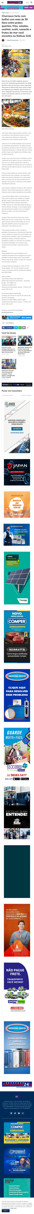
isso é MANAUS (14, 13)
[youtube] (18, 1113)
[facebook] (11, 1113)
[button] (2, 2)
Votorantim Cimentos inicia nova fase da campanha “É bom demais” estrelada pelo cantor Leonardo (8, 374)
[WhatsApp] (20, 327)
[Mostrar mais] (28, 327)
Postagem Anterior (8, 395)
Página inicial (5, 13)
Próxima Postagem (26, 395)
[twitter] (15, 1113)
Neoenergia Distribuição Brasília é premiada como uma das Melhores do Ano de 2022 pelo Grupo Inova (25, 351)
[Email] (24, 327)
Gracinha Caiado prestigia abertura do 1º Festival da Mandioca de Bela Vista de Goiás (9, 350)
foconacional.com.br (7, 312)
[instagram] (22, 1113)
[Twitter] (16, 327)
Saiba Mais (13, 1208)
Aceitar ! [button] (5, 1211)
